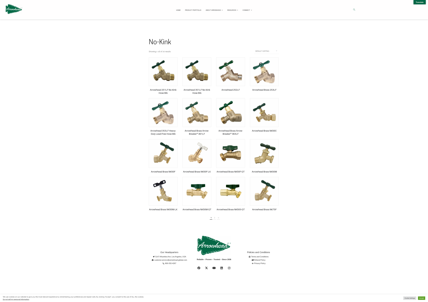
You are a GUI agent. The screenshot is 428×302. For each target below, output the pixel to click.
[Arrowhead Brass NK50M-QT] (196, 191)
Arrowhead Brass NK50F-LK (197, 171)
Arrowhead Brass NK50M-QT (197, 209)
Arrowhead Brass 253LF (264, 90)
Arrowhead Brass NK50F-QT (231, 171)
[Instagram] (229, 268)
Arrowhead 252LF (230, 90)
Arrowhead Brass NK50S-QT (231, 209)
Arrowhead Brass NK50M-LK (163, 209)
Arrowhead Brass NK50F (163, 171)
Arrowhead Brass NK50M (264, 171)
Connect (246, 10)
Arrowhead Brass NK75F (264, 209)
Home (178, 10)
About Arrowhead (213, 10)
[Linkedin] (221, 268)
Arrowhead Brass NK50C (264, 130)
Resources (231, 10)
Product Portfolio (193, 10)
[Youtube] (214, 268)
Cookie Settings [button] (410, 298)
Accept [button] (421, 298)
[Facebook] (199, 268)
